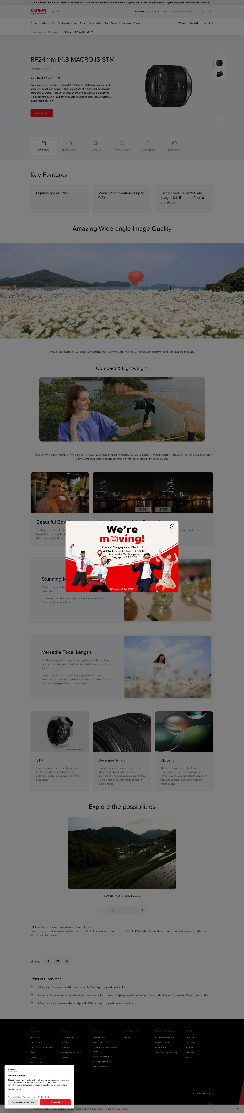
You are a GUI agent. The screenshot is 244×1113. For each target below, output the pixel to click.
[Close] (172, 526)
